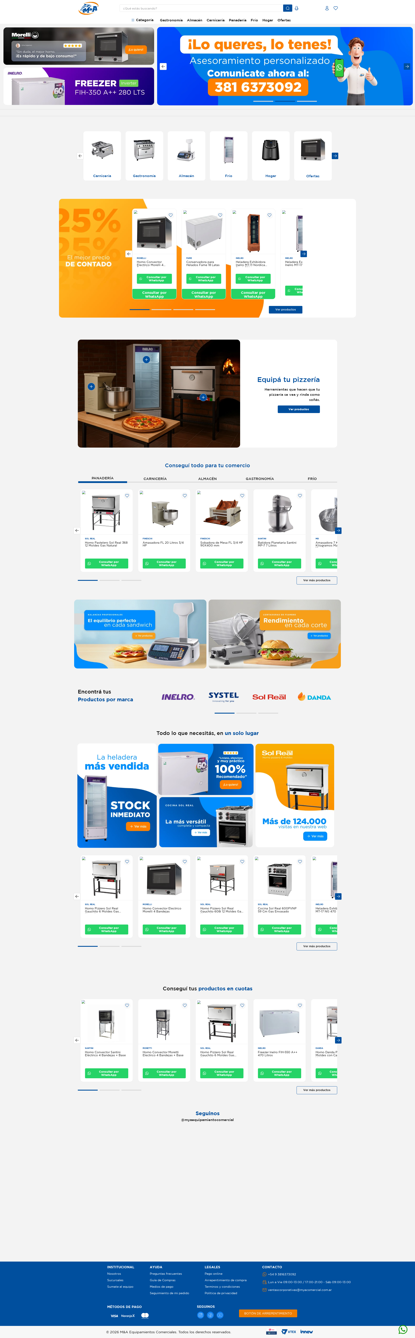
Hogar (267, 20)
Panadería (237, 20)
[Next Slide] (407, 66)
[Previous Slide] (163, 66)
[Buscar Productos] (287, 8)
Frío (254, 20)
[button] (263, 101)
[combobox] (203, 8)
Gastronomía (171, 20)
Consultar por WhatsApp (156, 278)
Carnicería (216, 20)
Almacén (194, 20)
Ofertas (284, 20)
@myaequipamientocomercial (207, 1120)
